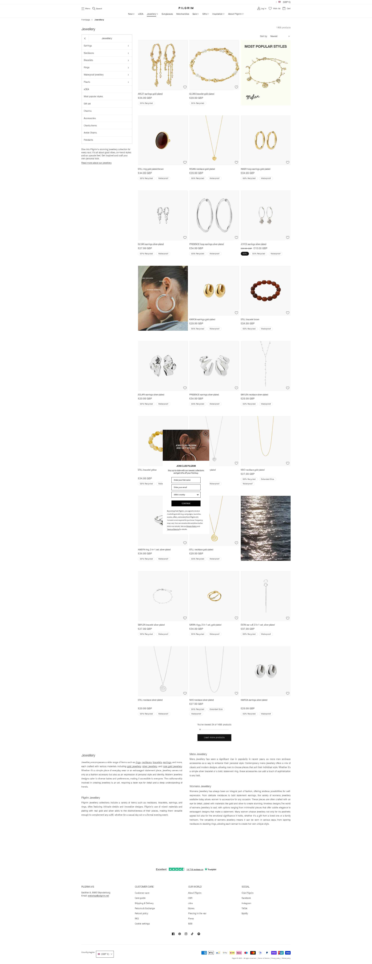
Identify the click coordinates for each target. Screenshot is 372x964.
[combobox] (185, 494)
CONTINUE (186, 503)
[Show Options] (197, 494)
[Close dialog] (205, 433)
